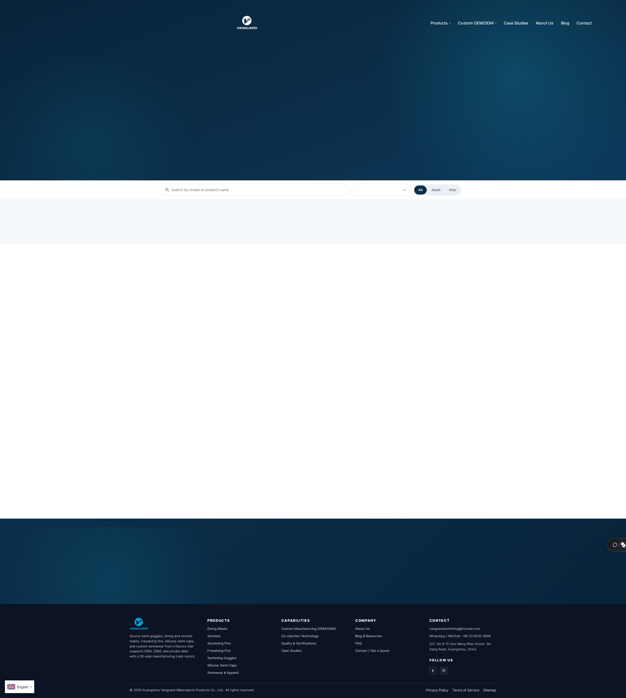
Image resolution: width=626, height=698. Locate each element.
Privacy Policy (437, 690)
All (420, 190)
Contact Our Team (383, 569)
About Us (544, 23)
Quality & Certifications (298, 643)
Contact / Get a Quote (372, 651)
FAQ (358, 643)
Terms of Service (465, 690)
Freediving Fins (219, 651)
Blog (565, 23)
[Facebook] (433, 670)
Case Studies (516, 23)
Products (439, 23)
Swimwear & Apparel (223, 673)
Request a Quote (235, 129)
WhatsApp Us (437, 569)
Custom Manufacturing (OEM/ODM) (308, 629)
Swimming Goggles (221, 658)
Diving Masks (217, 629)
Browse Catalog (181, 129)
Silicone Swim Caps (222, 665)
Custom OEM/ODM (475, 23)
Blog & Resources (368, 636)
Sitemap (489, 690)
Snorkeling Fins (219, 643)
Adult (436, 190)
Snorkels (214, 636)
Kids (452, 190)
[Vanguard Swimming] (139, 624)
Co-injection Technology (300, 636)
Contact (584, 23)
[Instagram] (443, 670)
